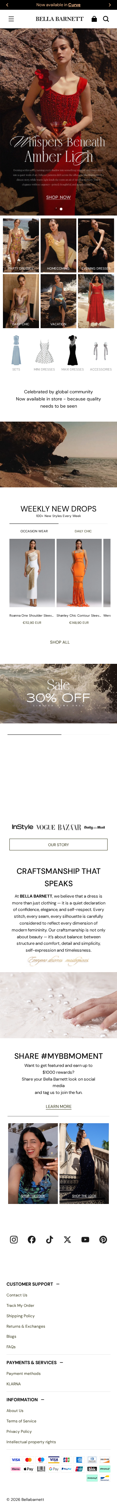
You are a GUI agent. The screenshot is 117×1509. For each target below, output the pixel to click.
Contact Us (16, 1295)
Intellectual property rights (31, 1442)
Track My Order (20, 1305)
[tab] (56, 209)
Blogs (11, 1336)
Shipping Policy (20, 1316)
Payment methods (23, 1373)
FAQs (11, 1346)
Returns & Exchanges (25, 1326)
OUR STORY (58, 844)
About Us (14, 1410)
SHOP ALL (60, 642)
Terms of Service (21, 1421)
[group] (33, 581)
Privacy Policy (19, 1431)
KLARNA (13, 1384)
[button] (11, 18)
